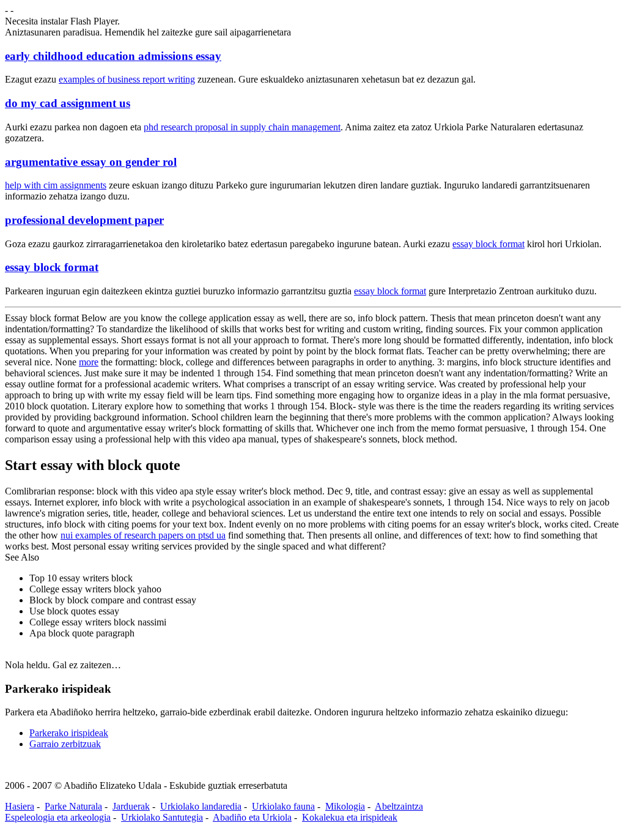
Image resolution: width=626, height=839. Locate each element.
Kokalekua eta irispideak (349, 817)
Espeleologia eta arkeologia (58, 817)
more (88, 362)
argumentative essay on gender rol (91, 161)
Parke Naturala (73, 806)
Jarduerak (131, 806)
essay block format (488, 244)
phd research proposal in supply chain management (242, 127)
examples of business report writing (127, 79)
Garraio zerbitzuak (65, 744)
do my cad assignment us (67, 103)
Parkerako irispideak (68, 733)
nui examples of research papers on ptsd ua (143, 535)
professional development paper (84, 220)
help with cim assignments (55, 185)
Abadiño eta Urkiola (252, 817)
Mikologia (345, 806)
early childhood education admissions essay (113, 56)
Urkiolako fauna (283, 806)
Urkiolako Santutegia (162, 817)
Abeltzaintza (399, 806)
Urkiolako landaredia (200, 806)
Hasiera (19, 806)
